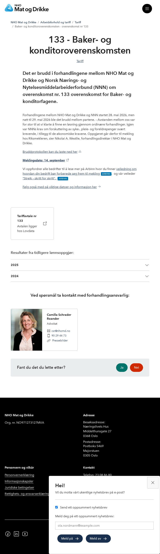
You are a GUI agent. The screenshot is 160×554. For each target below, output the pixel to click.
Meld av (95, 538)
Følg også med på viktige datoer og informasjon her (60, 187)
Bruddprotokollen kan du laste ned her (50, 152)
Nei (136, 367)
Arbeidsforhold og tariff (55, 22)
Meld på (67, 538)
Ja (122, 367)
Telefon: (97, 475)
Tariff (78, 22)
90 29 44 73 (59, 335)
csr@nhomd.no (61, 331)
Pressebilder (60, 340)
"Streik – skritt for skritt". (40, 178)
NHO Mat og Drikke (23, 22)
